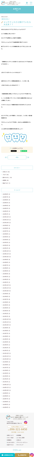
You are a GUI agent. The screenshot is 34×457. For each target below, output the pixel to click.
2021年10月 (7, 359)
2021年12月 (7, 353)
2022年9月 (6, 327)
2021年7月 (6, 367)
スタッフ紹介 (10, 437)
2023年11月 (7, 288)
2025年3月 (6, 242)
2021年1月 (6, 381)
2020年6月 (6, 401)
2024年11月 (7, 254)
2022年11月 (7, 322)
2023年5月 (6, 305)
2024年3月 (6, 276)
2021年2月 (6, 379)
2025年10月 (7, 222)
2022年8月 (6, 330)
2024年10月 (7, 256)
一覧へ (17, 157)
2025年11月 (7, 219)
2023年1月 (6, 316)
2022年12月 (7, 319)
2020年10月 (7, 390)
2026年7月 (6, 197)
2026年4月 (6, 205)
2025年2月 (6, 245)
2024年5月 (6, 271)
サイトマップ (19, 445)
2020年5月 (6, 404)
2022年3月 (6, 345)
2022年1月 (6, 350)
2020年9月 (6, 393)
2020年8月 (6, 396)
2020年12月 (7, 384)
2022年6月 (6, 336)
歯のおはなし (7, 177)
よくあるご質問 (20, 437)
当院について (10, 435)
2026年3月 (6, 208)
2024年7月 (6, 265)
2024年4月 (6, 273)
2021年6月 (6, 370)
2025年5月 (6, 237)
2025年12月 (7, 217)
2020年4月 (6, 407)
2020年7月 (6, 399)
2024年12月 (7, 251)
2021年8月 (6, 364)
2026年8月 (6, 194)
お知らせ (6, 172)
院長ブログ (6, 183)
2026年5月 (6, 202)
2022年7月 (6, 333)
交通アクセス (10, 445)
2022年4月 (6, 342)
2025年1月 (6, 248)
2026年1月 (6, 214)
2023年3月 (6, 310)
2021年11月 (7, 356)
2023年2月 (6, 313)
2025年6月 (6, 234)
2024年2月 (6, 279)
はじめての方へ (11, 442)
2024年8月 (6, 262)
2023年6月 (6, 302)
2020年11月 (7, 387)
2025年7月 (6, 231)
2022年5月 (6, 339)
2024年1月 (6, 282)
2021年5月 (6, 373)
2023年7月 (6, 299)
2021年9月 (6, 362)
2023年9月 (6, 293)
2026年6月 (6, 200)
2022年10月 (7, 325)
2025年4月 (6, 239)
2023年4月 (6, 308)
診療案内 (9, 440)
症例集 (6, 180)
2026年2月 (6, 211)
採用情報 (18, 435)
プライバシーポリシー (22, 442)
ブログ (6, 174)
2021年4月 (6, 376)
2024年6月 (6, 268)
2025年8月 (6, 228)
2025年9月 (6, 225)
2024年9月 (6, 259)
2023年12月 (7, 285)
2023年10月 (7, 291)
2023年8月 (6, 296)
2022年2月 (6, 347)
